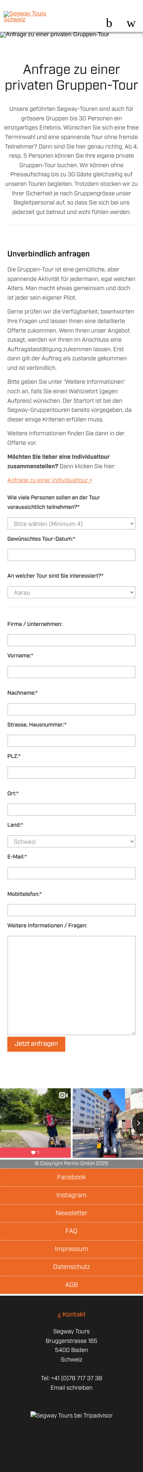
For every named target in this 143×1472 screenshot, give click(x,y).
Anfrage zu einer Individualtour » (49, 480)
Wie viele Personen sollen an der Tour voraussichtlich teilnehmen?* (53, 502)
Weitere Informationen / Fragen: (47, 926)
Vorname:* (20, 656)
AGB (71, 1285)
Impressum (71, 1249)
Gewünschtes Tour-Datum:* (41, 539)
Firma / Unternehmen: (34, 624)
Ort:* (13, 793)
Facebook (71, 1177)
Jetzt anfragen (36, 1044)
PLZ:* (14, 756)
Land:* (15, 825)
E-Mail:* (17, 857)
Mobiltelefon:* (24, 894)
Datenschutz (71, 1267)
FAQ (72, 1231)
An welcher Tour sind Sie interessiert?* (55, 576)
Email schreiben (71, 1388)
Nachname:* (22, 693)
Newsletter (71, 1213)
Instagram (71, 1195)
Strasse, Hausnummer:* (36, 725)
